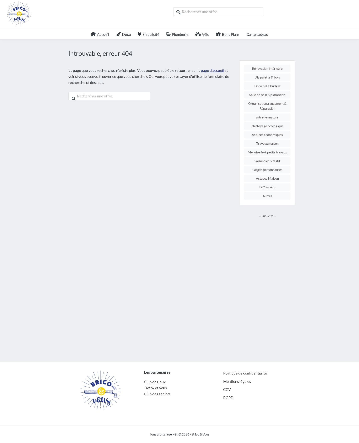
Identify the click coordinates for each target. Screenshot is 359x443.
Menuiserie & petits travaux (267, 152)
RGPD (228, 397)
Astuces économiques (267, 135)
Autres (267, 196)
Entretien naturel (267, 117)
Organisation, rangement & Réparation (267, 105)
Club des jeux (155, 382)
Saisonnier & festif (267, 161)
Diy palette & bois (267, 77)
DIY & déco (267, 187)
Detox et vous (155, 388)
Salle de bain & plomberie (267, 95)
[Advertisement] (267, 286)
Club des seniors (157, 394)
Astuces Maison (267, 178)
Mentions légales (237, 381)
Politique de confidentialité (245, 373)
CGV (227, 389)
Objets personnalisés (267, 170)
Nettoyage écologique (267, 126)
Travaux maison (267, 143)
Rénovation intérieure (267, 68)
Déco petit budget (267, 86)
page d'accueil (212, 70)
